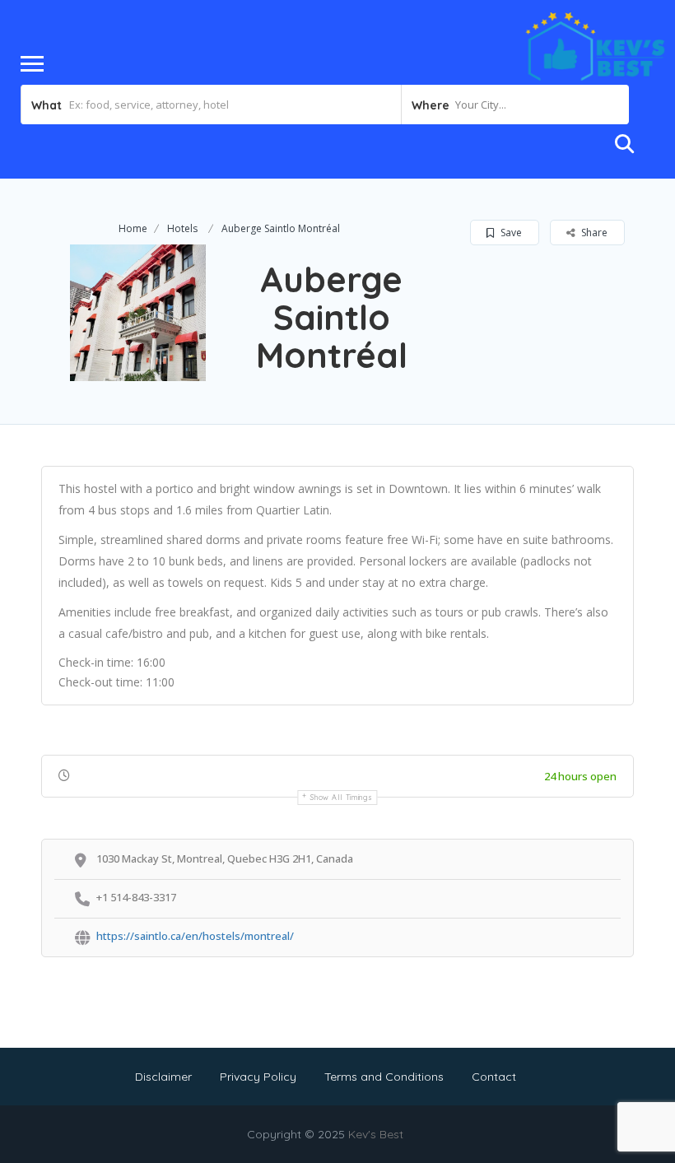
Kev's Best (375, 1134)
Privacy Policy (258, 1076)
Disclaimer (163, 1076)
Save (510, 233)
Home (133, 228)
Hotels (182, 228)
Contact (494, 1076)
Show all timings (341, 797)
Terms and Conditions (384, 1076)
